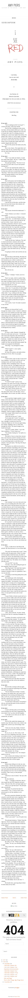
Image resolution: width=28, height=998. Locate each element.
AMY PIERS (14, 5)
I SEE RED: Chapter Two (10, 974)
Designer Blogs (17, 996)
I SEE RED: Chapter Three (11, 972)
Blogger (17, 987)
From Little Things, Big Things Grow (14, 980)
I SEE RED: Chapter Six (10, 965)
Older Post (24, 897)
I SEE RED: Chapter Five (10, 967)
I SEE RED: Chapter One (10, 976)
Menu (14, 18)
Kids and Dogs (8, 978)
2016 (4, 961)
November (7, 982)
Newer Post (4, 897)
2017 (4, 959)
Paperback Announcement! (11, 969)
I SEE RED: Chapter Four (10, 971)
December (7, 963)
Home (14, 897)
